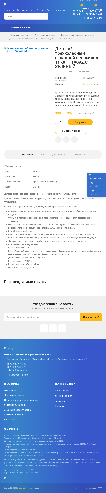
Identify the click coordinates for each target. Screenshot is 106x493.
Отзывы (40, 10)
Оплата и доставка (52, 154)
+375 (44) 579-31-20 (89, 10)
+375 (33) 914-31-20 (89, 14)
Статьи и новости (13, 414)
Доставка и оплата (26, 10)
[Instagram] (44, 328)
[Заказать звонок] (74, 139)
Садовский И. (91, 488)
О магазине (9, 10)
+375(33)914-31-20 (16, 367)
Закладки (60, 401)
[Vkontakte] (62, 328)
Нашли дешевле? (86, 113)
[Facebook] (53, 328)
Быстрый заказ (71, 130)
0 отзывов (71, 72)
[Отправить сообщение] (66, 139)
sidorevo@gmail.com (17, 370)
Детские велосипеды (45, 35)
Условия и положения (15, 405)
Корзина (59, 406)
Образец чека (10, 473)
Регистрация (62, 390)
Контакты (60, 10)
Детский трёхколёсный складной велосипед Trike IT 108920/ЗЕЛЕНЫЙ (41, 39)
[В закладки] (58, 139)
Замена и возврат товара (17, 410)
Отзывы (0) (78, 154)
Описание (27, 154)
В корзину (80, 122)
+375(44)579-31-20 (16, 364)
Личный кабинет (63, 396)
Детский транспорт (20, 35)
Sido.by (21, 488)
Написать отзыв (84, 72)
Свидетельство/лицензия (27, 473)
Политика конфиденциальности (21, 400)
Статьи (50, 10)
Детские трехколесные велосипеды (77, 35)
